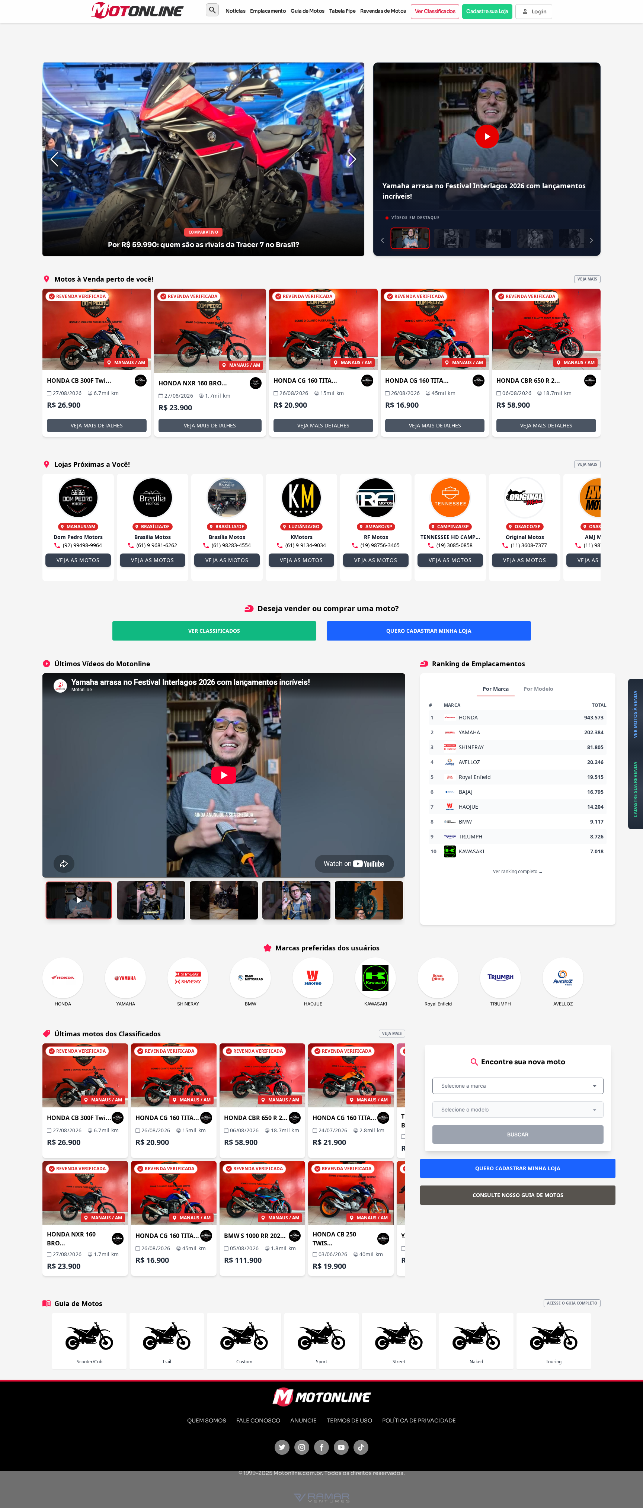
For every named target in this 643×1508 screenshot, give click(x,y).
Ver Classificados (435, 11)
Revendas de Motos (383, 11)
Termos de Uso (349, 1420)
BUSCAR (517, 1134)
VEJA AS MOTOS (78, 560)
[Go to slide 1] (332, 70)
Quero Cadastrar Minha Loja (428, 630)
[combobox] (518, 1086)
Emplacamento (268, 11)
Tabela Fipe (342, 11)
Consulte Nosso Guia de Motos (518, 1195)
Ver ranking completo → (518, 871)
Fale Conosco (258, 1420)
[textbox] (465, 1086)
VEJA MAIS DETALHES (97, 425)
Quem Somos (206, 1420)
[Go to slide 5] (356, 70)
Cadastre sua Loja (487, 11)
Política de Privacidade (419, 1420)
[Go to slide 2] (338, 70)
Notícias (235, 11)
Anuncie (303, 1420)
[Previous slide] (54, 159)
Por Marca (496, 688)
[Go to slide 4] (350, 70)
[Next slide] (352, 159)
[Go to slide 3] (344, 70)
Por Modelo (538, 688)
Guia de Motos (307, 11)
